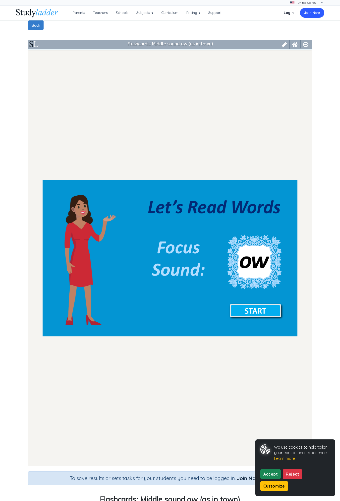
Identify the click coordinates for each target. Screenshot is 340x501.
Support (215, 12)
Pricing (193, 12)
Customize (274, 486)
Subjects (144, 12)
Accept (270, 474)
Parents (79, 12)
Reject (292, 474)
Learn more (284, 458)
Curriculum (169, 12)
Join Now (312, 12)
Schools (122, 12)
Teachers (100, 12)
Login (289, 12)
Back (35, 25)
